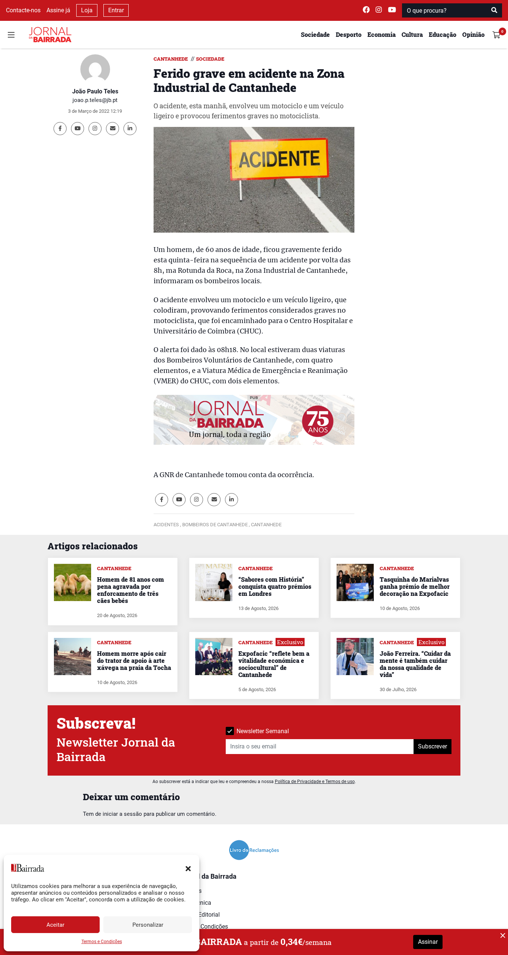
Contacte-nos (23, 10)
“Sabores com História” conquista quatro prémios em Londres (274, 586)
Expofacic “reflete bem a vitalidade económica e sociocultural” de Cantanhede (273, 664)
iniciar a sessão (122, 814)
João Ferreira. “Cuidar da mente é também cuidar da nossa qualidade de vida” (415, 664)
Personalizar (147, 925)
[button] (188, 868)
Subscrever (432, 746)
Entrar (116, 10)
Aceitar (55, 925)
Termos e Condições (101, 941)
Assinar (428, 941)
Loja (87, 10)
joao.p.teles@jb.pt (95, 100)
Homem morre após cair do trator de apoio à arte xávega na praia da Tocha (134, 660)
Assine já (58, 10)
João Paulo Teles (95, 91)
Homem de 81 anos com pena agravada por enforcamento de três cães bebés (130, 590)
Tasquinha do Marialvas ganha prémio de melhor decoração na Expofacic (415, 586)
